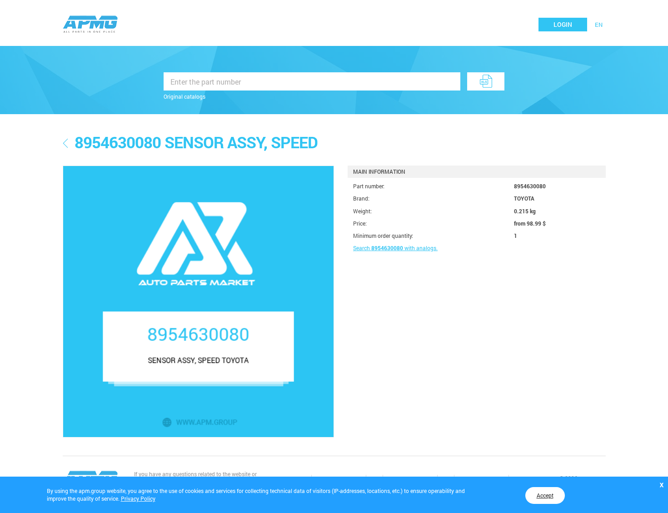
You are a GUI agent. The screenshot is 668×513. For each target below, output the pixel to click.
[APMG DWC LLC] (90, 23)
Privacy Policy (138, 498)
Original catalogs (184, 96)
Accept (545, 495)
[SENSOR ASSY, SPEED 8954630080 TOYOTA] (198, 302)
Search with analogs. (395, 247)
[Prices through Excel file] (485, 81)
